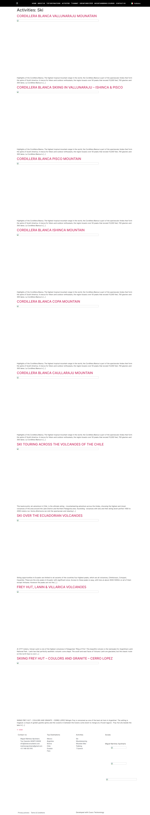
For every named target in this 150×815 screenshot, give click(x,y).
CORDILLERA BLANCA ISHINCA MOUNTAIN (51, 230)
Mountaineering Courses (104, 3)
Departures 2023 (86, 3)
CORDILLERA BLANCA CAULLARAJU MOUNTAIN (55, 373)
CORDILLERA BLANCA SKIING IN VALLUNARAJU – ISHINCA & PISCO (70, 87)
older (20, 730)
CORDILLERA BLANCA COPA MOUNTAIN (48, 301)
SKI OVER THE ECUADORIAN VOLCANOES (50, 516)
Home (34, 3)
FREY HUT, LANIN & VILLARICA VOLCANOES (51, 587)
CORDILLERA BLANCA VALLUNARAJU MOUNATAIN (57, 16)
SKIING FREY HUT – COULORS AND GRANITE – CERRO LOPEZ (65, 658)
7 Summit (74, 3)
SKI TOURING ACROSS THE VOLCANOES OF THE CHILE (60, 444)
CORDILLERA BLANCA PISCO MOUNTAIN (49, 159)
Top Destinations (53, 3)
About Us (41, 3)
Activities (66, 3)
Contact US (121, 3)
